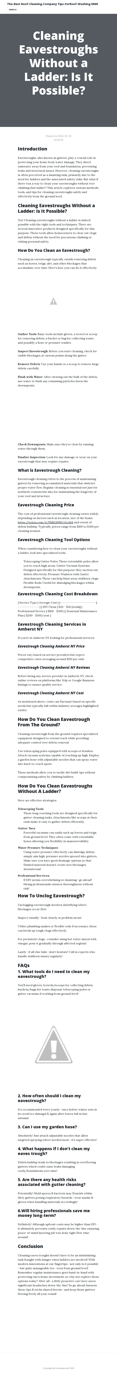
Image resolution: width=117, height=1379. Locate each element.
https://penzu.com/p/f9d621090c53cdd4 (45, 522)
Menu (12, 9)
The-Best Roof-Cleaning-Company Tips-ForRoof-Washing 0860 (52, 4)
